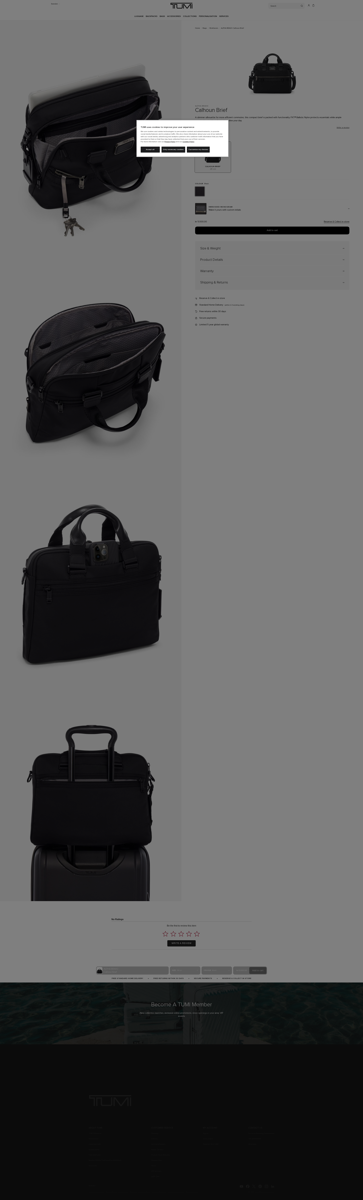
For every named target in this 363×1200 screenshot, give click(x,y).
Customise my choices (198, 149)
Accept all (150, 149)
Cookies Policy (188, 142)
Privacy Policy (169, 142)
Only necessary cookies (173, 149)
